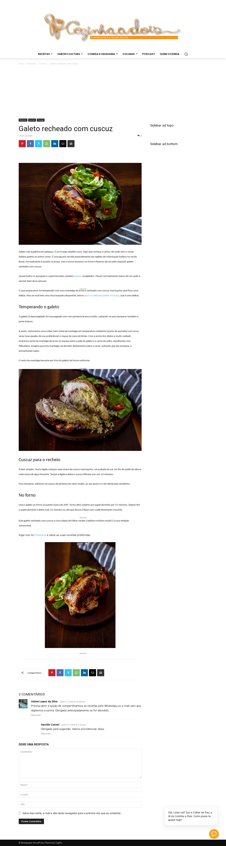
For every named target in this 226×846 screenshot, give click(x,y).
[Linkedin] (54, 143)
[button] (186, 54)
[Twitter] (38, 143)
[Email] (62, 143)
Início (21, 63)
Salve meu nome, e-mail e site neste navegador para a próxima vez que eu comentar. (71, 813)
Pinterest (40, 535)
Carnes (42, 63)
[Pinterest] (22, 143)
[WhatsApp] (46, 143)
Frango (40, 120)
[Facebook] (30, 143)
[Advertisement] (113, 92)
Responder (36, 715)
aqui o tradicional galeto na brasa (101, 295)
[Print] (71, 143)
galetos (78, 276)
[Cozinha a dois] (113, 25)
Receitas (31, 63)
